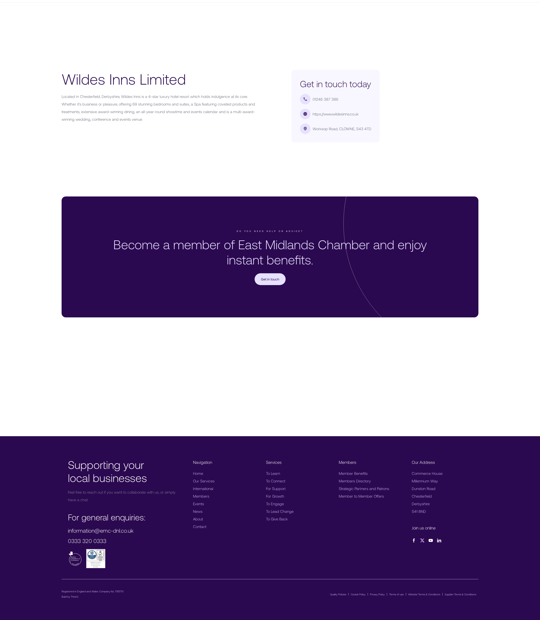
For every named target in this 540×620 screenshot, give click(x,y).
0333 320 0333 (87, 540)
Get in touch (270, 279)
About (198, 519)
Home (198, 473)
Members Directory (355, 481)
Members (201, 496)
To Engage (275, 503)
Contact (199, 526)
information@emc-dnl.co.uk (101, 530)
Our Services (204, 481)
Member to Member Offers (361, 496)
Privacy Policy (377, 594)
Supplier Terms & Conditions (460, 594)
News (197, 511)
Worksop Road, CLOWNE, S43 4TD (342, 128)
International (203, 488)
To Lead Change (280, 511)
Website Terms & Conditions (424, 594)
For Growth (275, 496)
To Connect (275, 481)
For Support (276, 488)
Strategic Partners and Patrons (364, 488)
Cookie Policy (358, 594)
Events (198, 503)
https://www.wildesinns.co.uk (336, 114)
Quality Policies (338, 594)
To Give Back (277, 519)
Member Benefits (353, 473)
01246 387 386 (325, 99)
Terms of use (396, 594)
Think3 (74, 596)
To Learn (273, 473)
